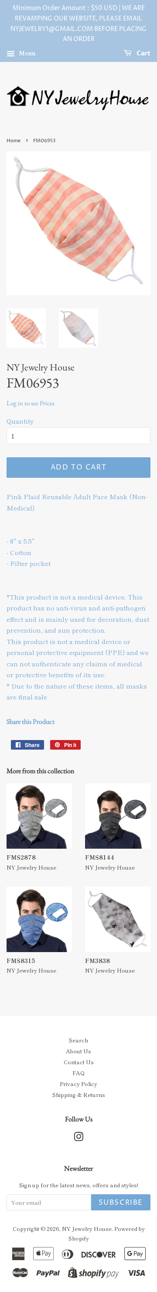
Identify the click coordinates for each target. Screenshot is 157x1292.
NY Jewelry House (87, 1228)
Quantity (20, 420)
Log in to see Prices (31, 403)
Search (78, 1040)
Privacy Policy (78, 1084)
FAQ (78, 1073)
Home (13, 140)
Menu (26, 52)
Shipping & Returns (78, 1094)
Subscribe (121, 1202)
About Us (78, 1051)
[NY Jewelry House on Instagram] (78, 1138)
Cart (142, 53)
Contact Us (79, 1062)
